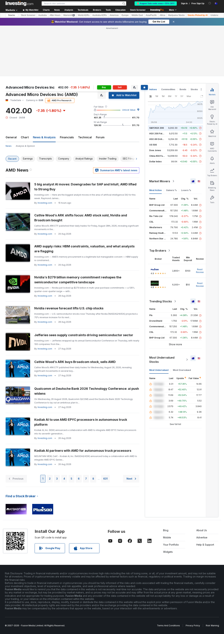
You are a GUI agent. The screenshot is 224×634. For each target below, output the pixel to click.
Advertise (201, 537)
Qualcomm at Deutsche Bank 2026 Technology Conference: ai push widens (86, 391)
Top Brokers (157, 250)
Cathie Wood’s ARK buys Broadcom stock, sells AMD (75, 362)
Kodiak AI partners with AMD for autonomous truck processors (82, 450)
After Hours (55, 15)
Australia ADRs (99, 15)
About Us (201, 530)
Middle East (137, 15)
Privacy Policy (193, 625)
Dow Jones (155, 150)
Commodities (168, 89)
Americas (114, 15)
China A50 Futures (158, 156)
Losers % (186, 190)
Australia (42, 15)
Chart (25, 137)
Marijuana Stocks (176, 15)
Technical (85, 137)
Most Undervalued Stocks (161, 359)
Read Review (200, 270)
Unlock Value (128, 110)
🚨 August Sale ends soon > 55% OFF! (156, 3)
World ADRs (83, 15)
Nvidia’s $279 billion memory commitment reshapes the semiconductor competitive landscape (77, 279)
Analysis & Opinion (25, 146)
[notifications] (210, 3)
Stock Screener (138, 10)
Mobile (167, 537)
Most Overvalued (182, 370)
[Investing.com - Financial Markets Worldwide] (19, 3)
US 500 (153, 144)
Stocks (11, 15)
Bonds (183, 89)
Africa (162, 15)
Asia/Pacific (151, 15)
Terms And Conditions (168, 625)
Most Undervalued (159, 370)
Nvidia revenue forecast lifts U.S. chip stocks (68, 308)
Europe (125, 15)
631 (105, 478)
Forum (100, 137)
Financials (67, 137)
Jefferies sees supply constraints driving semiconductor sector (83, 335)
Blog (165, 530)
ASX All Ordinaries (159, 139)
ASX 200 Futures (158, 133)
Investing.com (45, 203)
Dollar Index (155, 161)
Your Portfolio (171, 544)
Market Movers (159, 181)
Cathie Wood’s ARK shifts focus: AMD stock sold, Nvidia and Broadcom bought (80, 217)
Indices (153, 89)
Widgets (168, 551)
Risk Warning (212, 625)
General (11, 137)
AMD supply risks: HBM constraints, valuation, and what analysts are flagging (84, 248)
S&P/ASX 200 (156, 128)
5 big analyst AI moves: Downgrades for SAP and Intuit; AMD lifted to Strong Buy (85, 186)
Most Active (155, 190)
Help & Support (205, 544)
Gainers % (171, 190)
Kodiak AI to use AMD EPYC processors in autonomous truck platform (80, 422)
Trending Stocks (160, 301)
